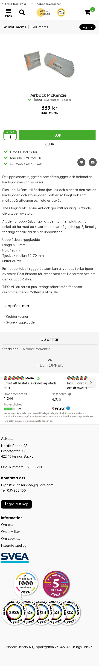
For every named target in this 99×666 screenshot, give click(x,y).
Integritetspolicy (13, 545)
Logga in (87, 27)
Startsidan (10, 349)
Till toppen (49, 365)
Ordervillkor (10, 532)
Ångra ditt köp (16, 504)
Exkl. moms (39, 27)
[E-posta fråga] (93, 162)
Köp (57, 135)
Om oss (7, 525)
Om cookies (10, 539)
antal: (10, 132)
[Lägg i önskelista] (81, 162)
